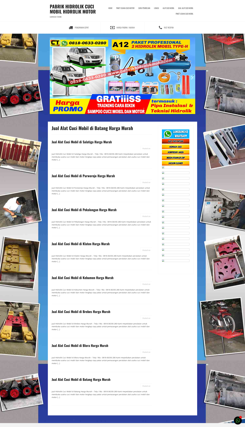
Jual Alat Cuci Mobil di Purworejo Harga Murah (83, 175)
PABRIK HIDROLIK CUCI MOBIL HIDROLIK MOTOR (73, 9)
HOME (110, 8)
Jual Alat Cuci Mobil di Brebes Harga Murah (81, 311)
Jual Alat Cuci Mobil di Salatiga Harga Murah (82, 141)
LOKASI (156, 8)
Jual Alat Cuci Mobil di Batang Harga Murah (81, 379)
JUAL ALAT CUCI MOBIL (185, 8)
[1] (238, 422)
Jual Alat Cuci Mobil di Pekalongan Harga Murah (84, 209)
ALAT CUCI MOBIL (168, 8)
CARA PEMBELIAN (144, 8)
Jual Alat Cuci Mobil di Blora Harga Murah (80, 345)
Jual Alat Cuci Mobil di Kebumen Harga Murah (82, 277)
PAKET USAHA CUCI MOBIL (184, 13)
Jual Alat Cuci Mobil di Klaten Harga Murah (81, 243)
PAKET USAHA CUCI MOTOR (125, 8)
